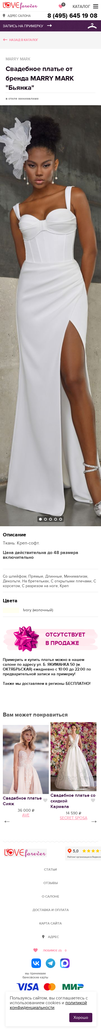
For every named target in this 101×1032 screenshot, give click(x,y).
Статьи (50, 870)
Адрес (53, 937)
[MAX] (65, 963)
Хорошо (81, 1017)
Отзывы (50, 883)
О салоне (50, 896)
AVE (25, 815)
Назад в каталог (23, 40)
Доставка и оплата (51, 910)
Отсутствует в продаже (65, 639)
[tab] (40, 519)
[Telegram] (50, 963)
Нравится (45, 800)
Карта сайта (50, 923)
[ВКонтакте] (36, 963)
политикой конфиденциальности (48, 1005)
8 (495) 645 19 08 (72, 16)
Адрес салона (19, 15)
